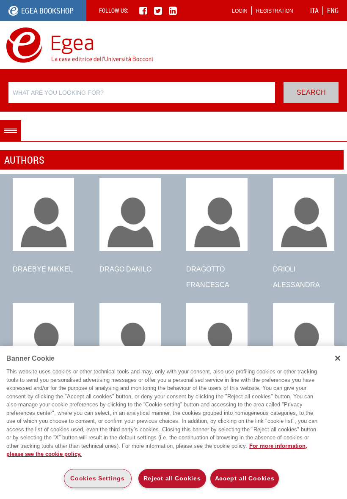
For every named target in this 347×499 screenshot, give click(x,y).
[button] (10, 130)
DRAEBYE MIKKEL (43, 269)
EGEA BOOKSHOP (47, 10)
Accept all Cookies (245, 478)
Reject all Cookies (172, 478)
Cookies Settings (97, 478)
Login (240, 11)
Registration (274, 11)
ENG (333, 10)
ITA (314, 10)
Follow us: (113, 10)
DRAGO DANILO (125, 269)
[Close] (337, 358)
